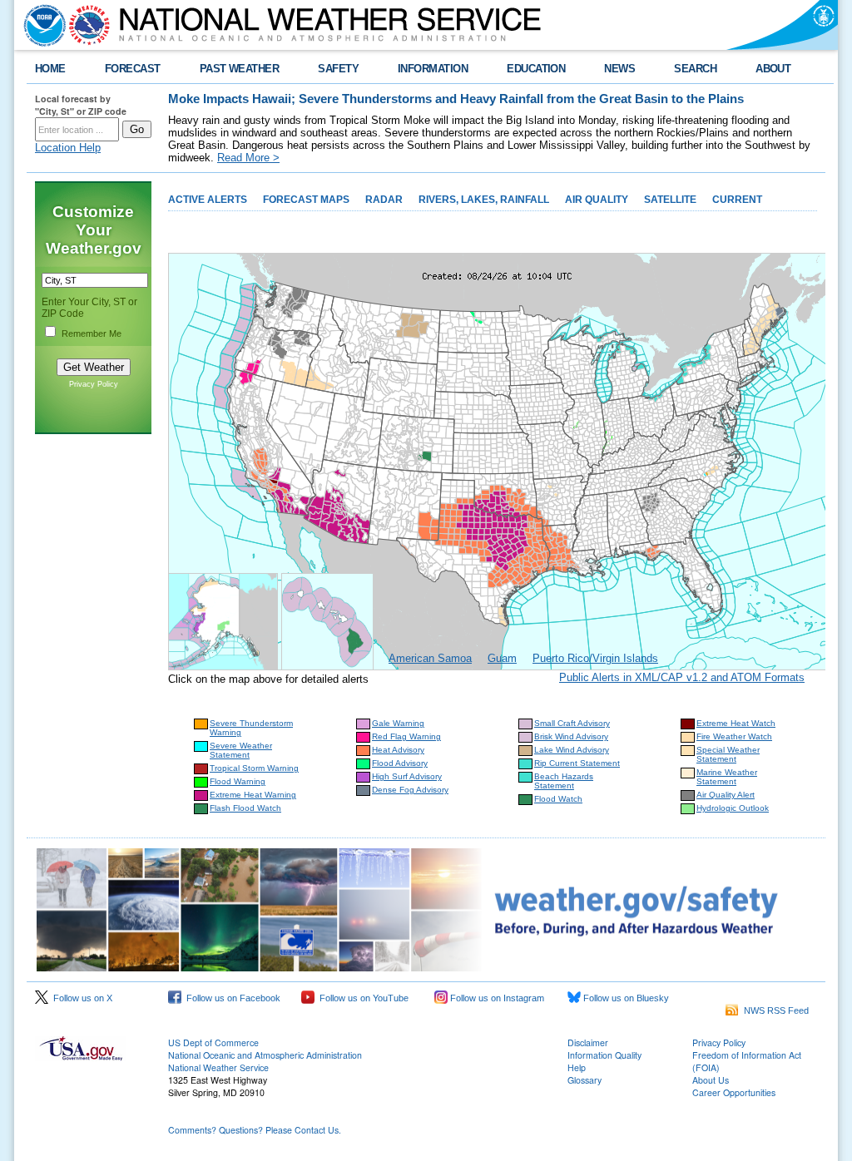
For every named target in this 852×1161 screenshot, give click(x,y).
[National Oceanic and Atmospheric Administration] (41, 25)
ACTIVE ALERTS (207, 199)
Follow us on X (80, 998)
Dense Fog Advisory (410, 789)
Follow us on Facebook (230, 998)
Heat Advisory (398, 749)
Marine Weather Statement (726, 777)
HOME (50, 68)
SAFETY (338, 68)
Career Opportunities (733, 1092)
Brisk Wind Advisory (571, 736)
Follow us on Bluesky (625, 998)
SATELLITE (670, 199)
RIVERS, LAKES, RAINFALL (484, 199)
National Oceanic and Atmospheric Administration (265, 1055)
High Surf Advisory (407, 776)
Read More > (248, 157)
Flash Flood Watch (245, 808)
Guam (502, 658)
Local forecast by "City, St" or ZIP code (80, 104)
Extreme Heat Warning (253, 794)
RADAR (384, 199)
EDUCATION (536, 68)
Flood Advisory (400, 763)
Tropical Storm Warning (254, 768)
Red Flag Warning (406, 736)
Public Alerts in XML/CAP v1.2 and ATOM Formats (682, 677)
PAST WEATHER (240, 68)
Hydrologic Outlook (732, 808)
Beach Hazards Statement (563, 781)
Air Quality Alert (725, 794)
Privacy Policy (93, 384)
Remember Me (91, 333)
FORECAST (133, 68)
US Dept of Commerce (213, 1042)
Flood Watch (558, 798)
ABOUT (772, 68)
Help (576, 1067)
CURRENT (737, 199)
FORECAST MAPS (306, 199)
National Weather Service (218, 1067)
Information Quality (604, 1055)
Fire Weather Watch (734, 736)
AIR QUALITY (596, 199)
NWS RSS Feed (774, 1010)
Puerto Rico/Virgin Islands (595, 658)
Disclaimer (587, 1042)
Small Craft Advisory (572, 723)
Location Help (68, 147)
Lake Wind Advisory (571, 749)
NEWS (619, 68)
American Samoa (430, 658)
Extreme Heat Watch (735, 723)
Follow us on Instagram (496, 998)
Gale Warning (398, 723)
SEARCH (695, 68)
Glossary (584, 1080)
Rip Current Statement (577, 763)
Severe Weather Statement (241, 750)
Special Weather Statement (728, 754)
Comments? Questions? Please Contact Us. (254, 1130)
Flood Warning (237, 781)
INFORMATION (433, 68)
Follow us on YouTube (362, 998)
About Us (710, 1080)
